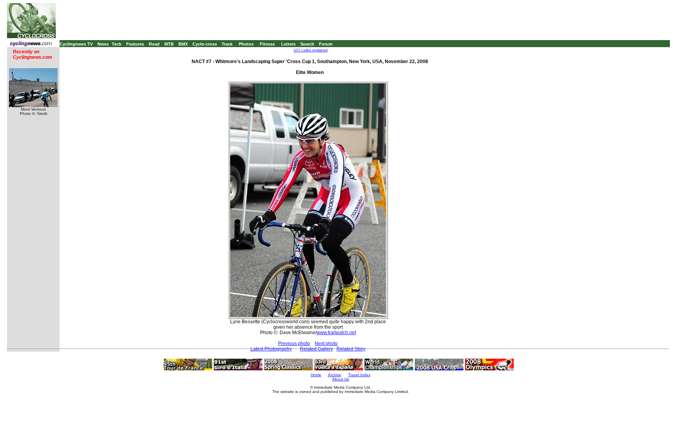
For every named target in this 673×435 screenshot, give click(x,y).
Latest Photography (271, 349)
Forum (326, 44)
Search (307, 44)
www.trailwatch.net (336, 332)
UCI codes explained (311, 50)
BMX (183, 44)
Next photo (326, 343)
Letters (288, 44)
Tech (117, 44)
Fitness (267, 44)
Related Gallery (316, 349)
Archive (334, 375)
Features (135, 44)
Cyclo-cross (204, 44)
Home (316, 375)
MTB (169, 44)
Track (227, 44)
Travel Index (359, 375)
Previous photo (294, 343)
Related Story (350, 349)
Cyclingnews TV (76, 44)
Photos (246, 44)
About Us (340, 379)
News (103, 44)
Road (154, 44)
